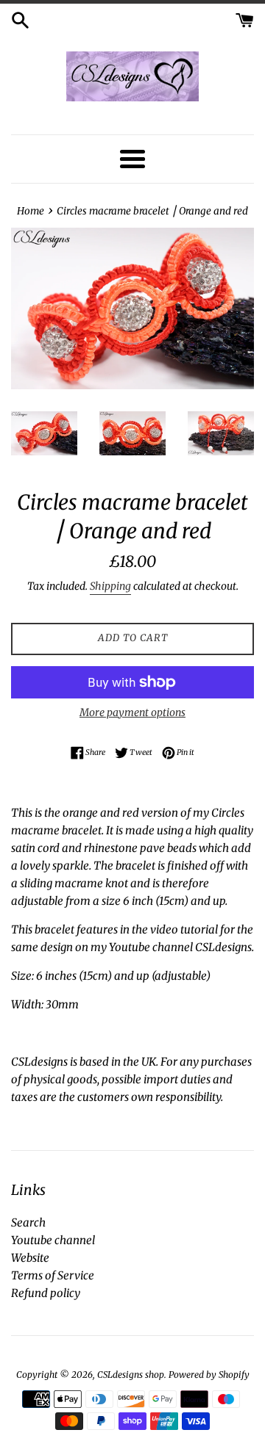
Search (28, 1222)
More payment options (133, 712)
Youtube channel (53, 1240)
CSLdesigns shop (130, 1374)
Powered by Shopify (209, 1374)
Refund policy (45, 1293)
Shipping (110, 586)
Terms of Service (52, 1275)
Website (30, 1258)
